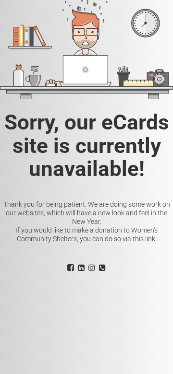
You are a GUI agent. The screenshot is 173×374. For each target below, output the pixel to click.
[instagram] (91, 267)
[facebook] (70, 267)
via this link (139, 239)
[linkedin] (81, 267)
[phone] (102, 267)
